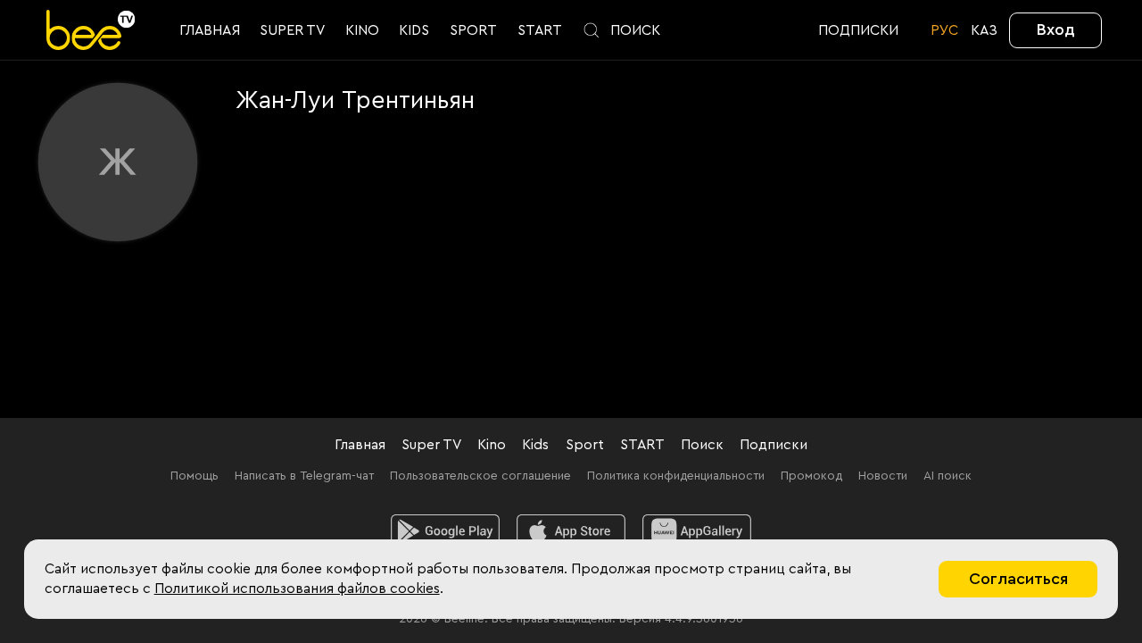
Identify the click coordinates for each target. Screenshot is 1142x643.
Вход (1056, 29)
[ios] (571, 531)
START (642, 445)
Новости (882, 476)
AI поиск (947, 476)
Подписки (773, 445)
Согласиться (1018, 579)
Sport (585, 445)
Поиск (702, 445)
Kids (535, 445)
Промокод (811, 476)
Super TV (431, 445)
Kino (491, 445)
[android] (446, 531)
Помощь (194, 476)
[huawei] (697, 531)
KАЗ (984, 30)
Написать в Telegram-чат (304, 476)
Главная (360, 445)
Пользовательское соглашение (480, 476)
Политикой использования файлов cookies (297, 588)
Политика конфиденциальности (676, 476)
